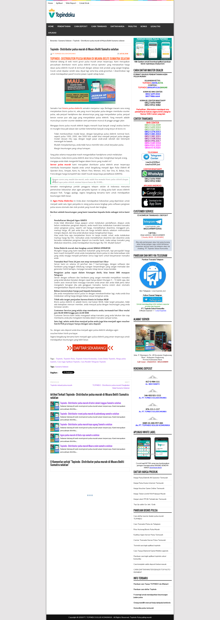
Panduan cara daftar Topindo (145, 589)
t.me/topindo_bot (159, 291)
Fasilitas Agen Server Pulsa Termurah (148, 535)
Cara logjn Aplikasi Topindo (68, 362)
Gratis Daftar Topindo (106, 359)
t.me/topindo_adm (152, 226)
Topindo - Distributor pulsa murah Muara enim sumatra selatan (86, 445)
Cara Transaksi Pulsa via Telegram (147, 524)
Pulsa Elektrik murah (64, 248)
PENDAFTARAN (63, 26)
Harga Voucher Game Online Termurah (149, 488)
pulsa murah (90, 61)
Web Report (71, 3)
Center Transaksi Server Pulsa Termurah (150, 540)
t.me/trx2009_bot (152, 164)
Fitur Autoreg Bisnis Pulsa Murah (147, 529)
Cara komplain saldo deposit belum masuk (150, 564)
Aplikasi (59, 3)
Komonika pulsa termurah (144, 608)
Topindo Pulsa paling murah (141, 617)
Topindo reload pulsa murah (61, 385)
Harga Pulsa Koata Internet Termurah (149, 483)
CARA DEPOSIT (80, 26)
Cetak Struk (84, 3)
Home (50, 3)
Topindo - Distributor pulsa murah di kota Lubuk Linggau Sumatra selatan (90, 403)
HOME (51, 26)
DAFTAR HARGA (117, 26)
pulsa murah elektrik (74, 125)
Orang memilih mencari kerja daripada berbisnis (152, 603)
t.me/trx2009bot (153, 162)
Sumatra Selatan (61, 367)
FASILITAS (132, 26)
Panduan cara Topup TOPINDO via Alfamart (151, 584)
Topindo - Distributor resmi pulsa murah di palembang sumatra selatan (89, 413)
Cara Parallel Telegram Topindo (93, 362)
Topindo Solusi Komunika (86, 359)
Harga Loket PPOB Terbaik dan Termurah (150, 499)
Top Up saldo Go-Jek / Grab (144, 504)
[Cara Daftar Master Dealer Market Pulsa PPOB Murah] (90, 350)
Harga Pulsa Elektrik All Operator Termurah (151, 478)
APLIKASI (52, 33)
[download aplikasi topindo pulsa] (153, 196)
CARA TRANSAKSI (99, 26)
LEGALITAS (155, 26)
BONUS (144, 26)
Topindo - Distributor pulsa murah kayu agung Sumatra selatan (86, 424)
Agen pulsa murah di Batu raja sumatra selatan (79, 435)
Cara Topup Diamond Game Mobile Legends (151, 551)
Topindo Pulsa (69, 359)
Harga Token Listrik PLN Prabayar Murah (150, 494)
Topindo (59, 359)
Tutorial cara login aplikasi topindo (147, 545)
